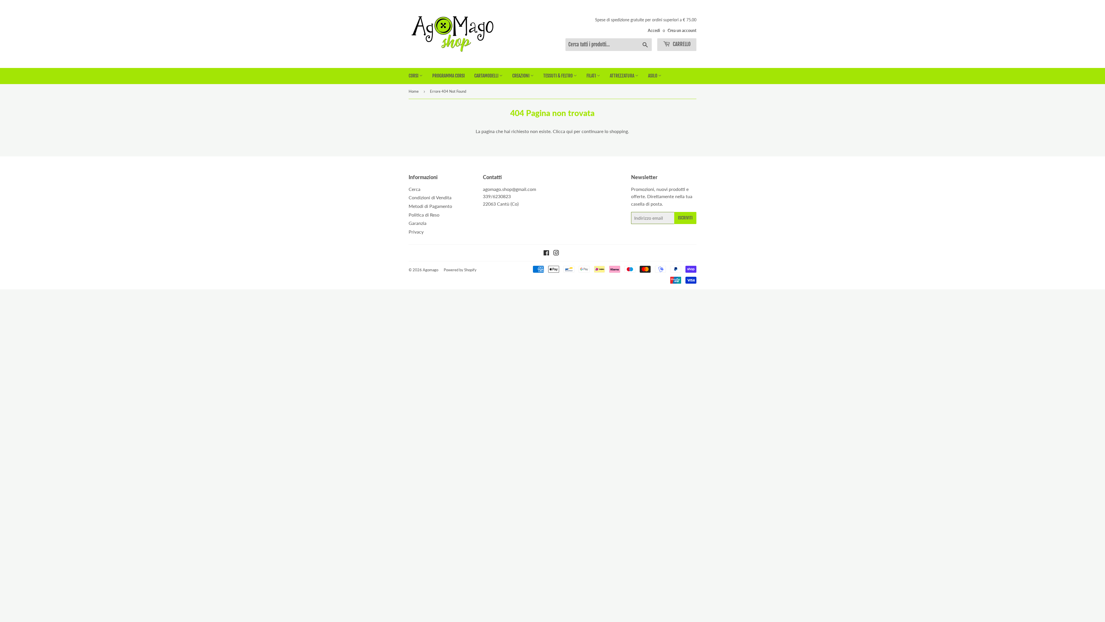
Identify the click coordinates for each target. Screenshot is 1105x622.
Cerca (414, 189)
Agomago (430, 270)
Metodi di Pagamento (430, 206)
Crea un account (682, 30)
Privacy (416, 231)
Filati (591, 76)
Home (414, 91)
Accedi (654, 30)
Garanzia (417, 223)
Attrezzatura (622, 76)
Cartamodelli (486, 76)
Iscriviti (685, 218)
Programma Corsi (448, 76)
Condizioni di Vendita (430, 197)
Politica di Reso (424, 214)
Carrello (681, 44)
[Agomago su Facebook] (546, 253)
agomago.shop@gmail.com (509, 189)
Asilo (653, 76)
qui (569, 131)
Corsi (414, 76)
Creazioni (521, 76)
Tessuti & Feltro (558, 76)
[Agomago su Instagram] (556, 253)
